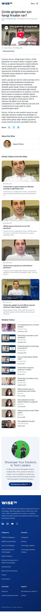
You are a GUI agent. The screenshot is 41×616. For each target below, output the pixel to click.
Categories (24, 537)
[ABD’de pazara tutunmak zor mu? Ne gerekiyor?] (20, 210)
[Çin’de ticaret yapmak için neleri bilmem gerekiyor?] (20, 250)
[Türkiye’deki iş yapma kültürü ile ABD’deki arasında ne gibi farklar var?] (20, 171)
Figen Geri (20, 393)
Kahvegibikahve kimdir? (26, 421)
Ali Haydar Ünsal (22, 329)
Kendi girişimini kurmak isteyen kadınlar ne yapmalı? (28, 401)
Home (3, 18)
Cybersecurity (6, 567)
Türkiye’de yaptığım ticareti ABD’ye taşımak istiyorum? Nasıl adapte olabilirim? (19, 306)
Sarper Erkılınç (18, 144)
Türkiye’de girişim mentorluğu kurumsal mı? (28, 347)
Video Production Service (10, 595)
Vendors (23, 541)
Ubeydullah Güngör (23, 423)
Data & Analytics (7, 556)
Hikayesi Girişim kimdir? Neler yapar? (28, 411)
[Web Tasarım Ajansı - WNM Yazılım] (20, 614)
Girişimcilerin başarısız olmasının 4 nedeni (26, 369)
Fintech (4, 575)
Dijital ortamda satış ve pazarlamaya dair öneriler (27, 390)
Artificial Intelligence (8, 537)
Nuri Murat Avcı (22, 340)
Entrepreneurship (11, 18)
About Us (5, 591)
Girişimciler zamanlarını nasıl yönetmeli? (28, 336)
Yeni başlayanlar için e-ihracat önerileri (28, 326)
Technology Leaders (27, 545)
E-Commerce (6, 579)
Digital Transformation (9, 541)
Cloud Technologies (8, 545)
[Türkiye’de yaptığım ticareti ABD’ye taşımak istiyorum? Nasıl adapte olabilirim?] (20, 289)
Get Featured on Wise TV (29, 591)
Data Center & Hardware (10, 571)
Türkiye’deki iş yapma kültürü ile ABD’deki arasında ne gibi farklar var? (18, 188)
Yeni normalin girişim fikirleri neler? (28, 358)
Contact (23, 595)
